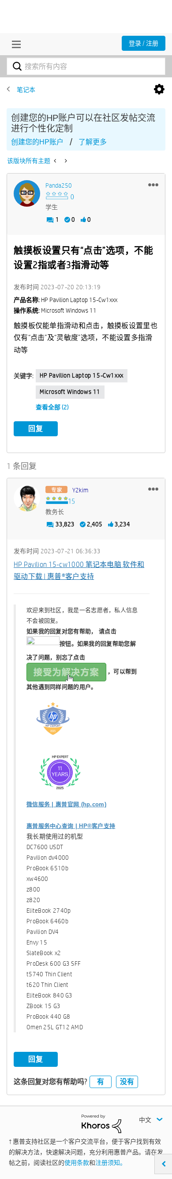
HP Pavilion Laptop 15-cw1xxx (81, 375)
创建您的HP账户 (37, 142)
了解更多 (93, 142)
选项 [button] (159, 89)
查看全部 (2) (52, 407)
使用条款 (76, 1163)
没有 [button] (127, 1081)
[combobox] (86, 66)
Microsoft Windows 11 (70, 392)
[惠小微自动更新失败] (55, 160)
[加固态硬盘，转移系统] (65, 160)
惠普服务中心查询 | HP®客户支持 (70, 826)
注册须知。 (110, 1163)
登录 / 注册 (143, 43)
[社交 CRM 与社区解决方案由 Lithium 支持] (101, 1123)
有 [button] (100, 1081)
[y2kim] (27, 498)
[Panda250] (27, 193)
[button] (153, 185)
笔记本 (26, 90)
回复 (35, 428)
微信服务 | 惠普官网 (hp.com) (66, 804)
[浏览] (14, 44)
